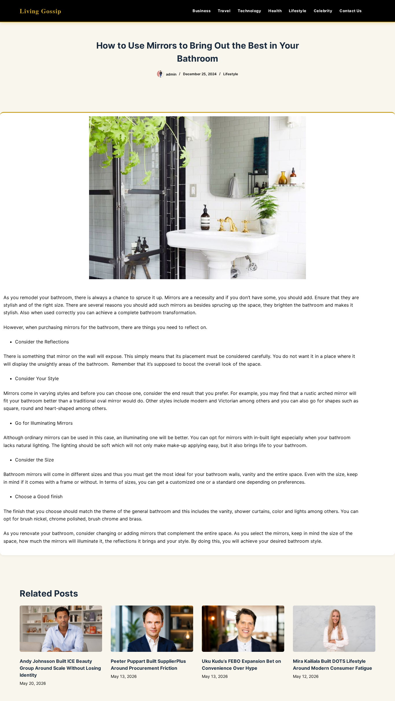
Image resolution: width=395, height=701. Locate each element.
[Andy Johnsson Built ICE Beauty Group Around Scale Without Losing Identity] (61, 629)
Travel (224, 10)
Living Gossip (40, 11)
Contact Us (350, 10)
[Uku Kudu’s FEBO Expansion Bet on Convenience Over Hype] (243, 629)
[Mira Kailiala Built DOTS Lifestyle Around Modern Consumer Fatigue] (334, 629)
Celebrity (323, 10)
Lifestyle (298, 10)
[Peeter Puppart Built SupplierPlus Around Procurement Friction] (152, 629)
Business (202, 10)
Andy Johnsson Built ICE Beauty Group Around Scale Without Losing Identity (60, 668)
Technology (249, 10)
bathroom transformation (167, 312)
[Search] (373, 11)
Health (275, 10)
